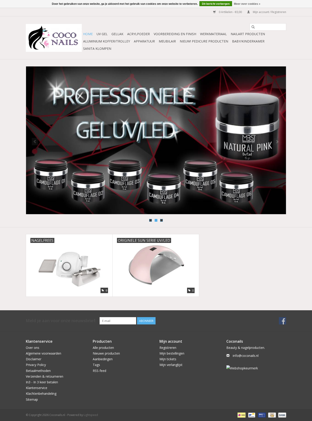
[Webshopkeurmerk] (256, 368)
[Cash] (272, 415)
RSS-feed (99, 370)
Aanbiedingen (103, 359)
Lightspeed (91, 415)
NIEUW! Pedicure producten (204, 41)
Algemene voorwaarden (43, 353)
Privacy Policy (36, 365)
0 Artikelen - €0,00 (230, 12)
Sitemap (32, 399)
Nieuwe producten (106, 353)
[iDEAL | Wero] (241, 415)
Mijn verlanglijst (170, 365)
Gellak (117, 34)
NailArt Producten (248, 34)
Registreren (167, 347)
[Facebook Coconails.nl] (282, 320)
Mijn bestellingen (171, 353)
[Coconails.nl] (54, 38)
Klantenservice (36, 388)
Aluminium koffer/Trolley (106, 41)
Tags (96, 365)
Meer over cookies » (247, 3)
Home (88, 34)
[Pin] (261, 415)
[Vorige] (35, 141)
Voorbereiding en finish (175, 34)
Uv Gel (102, 34)
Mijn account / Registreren (269, 12)
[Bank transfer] (281, 415)
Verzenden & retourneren (44, 376)
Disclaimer (33, 359)
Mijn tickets (167, 359)
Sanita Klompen (97, 48)
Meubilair (167, 41)
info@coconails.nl (246, 355)
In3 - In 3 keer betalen (42, 382)
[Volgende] (277, 141)
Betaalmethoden (38, 370)
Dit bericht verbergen (216, 3)
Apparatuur (144, 41)
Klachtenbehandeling (41, 393)
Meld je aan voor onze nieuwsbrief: (61, 320)
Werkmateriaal (213, 34)
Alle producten (103, 347)
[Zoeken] (253, 27)
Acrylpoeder (138, 34)
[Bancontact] (251, 415)
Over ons (32, 347)
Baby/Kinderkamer (248, 41)
